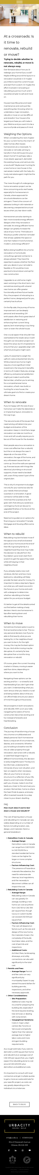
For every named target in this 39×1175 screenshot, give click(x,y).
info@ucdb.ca (12, 1138)
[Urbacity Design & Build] (19, 1126)
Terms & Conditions (24, 1169)
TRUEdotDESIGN (24, 1171)
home (6, 409)
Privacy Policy (13, 1169)
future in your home (15, 589)
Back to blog (19, 1104)
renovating (22, 88)
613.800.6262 (27, 1138)
